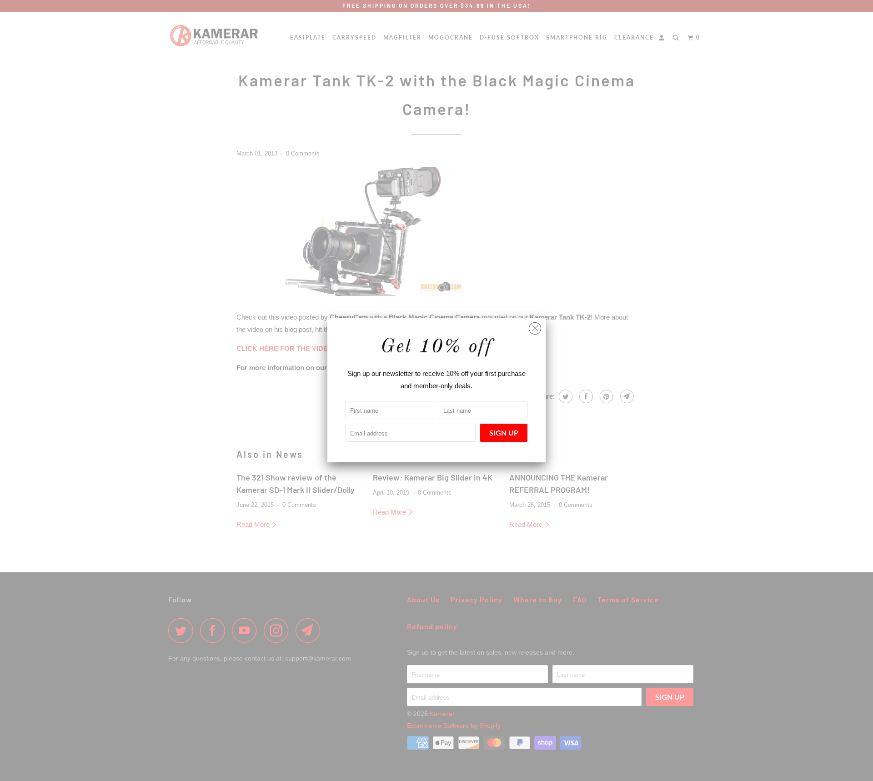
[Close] (535, 326)
